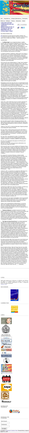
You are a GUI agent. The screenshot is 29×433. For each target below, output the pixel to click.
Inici (1, 18)
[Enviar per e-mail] (26, 25)
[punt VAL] (6, 373)
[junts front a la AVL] (6, 383)
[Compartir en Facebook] (22, 28)
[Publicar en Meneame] (20, 28)
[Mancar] (20, 25)
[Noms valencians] (6, 390)
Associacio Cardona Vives (12, 430)
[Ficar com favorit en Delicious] (18, 28)
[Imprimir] (24, 25)
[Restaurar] (22, 25)
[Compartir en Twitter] (24, 28)
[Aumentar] (18, 25)
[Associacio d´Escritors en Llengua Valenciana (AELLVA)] (5, 399)
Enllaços (8, 21)
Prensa (13, 21)
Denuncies (18, 21)
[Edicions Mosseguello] (6, 403)
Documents (24, 18)
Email (23, 21)
